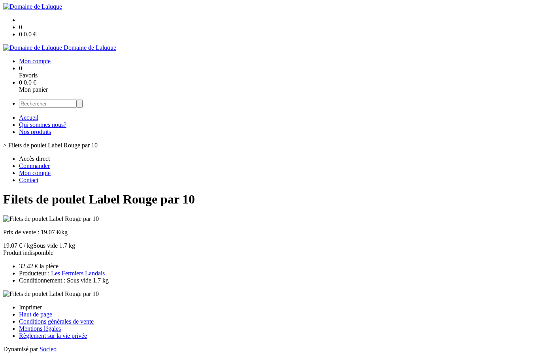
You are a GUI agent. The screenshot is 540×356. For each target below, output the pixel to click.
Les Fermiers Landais (78, 273)
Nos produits (35, 131)
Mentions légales (40, 328)
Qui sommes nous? (42, 124)
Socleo (48, 349)
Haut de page (35, 314)
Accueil (28, 117)
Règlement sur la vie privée (53, 335)
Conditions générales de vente (56, 321)
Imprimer (30, 307)
